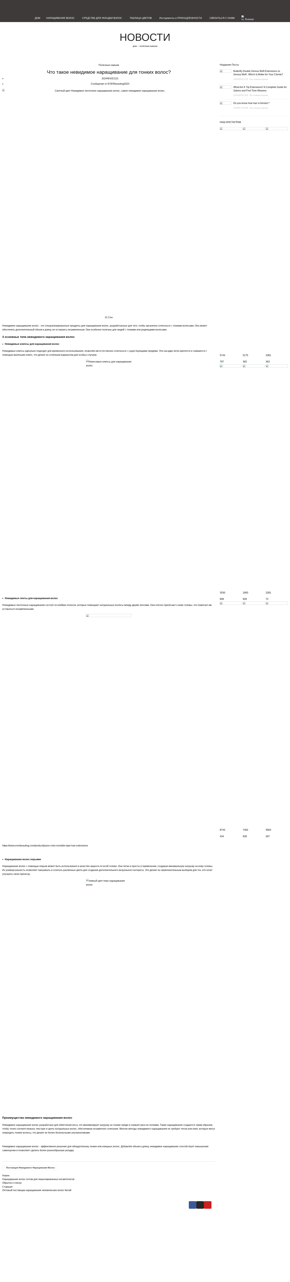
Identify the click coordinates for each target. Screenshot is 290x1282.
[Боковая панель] (4, 1278)
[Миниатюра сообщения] (225, 75)
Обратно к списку (12, 1183)
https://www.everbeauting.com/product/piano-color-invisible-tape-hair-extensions (45, 845)
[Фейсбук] (192, 1205)
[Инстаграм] (200, 1205)
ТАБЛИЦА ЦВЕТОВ (118, 1217)
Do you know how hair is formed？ (251, 103)
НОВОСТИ (155, 1208)
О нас (152, 1203)
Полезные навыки (148, 46)
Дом (135, 46)
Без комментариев (259, 79)
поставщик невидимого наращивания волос (30, 1167)
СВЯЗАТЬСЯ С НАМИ (161, 1213)
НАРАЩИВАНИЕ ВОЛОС (121, 1203)
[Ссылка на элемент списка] (81, 1232)
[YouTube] (207, 1205)
